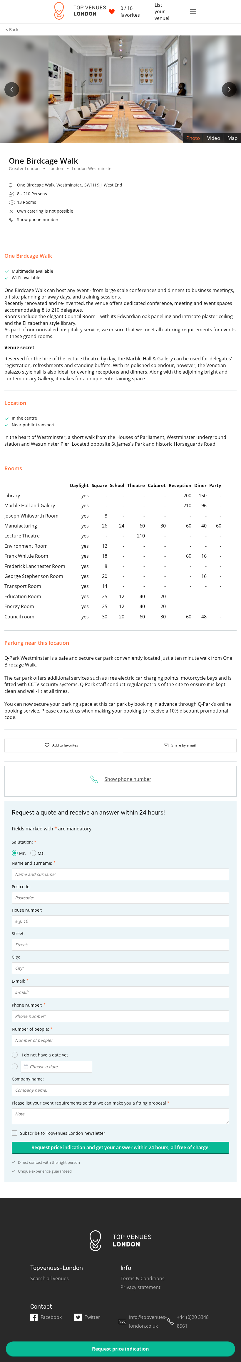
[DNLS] (77, 11)
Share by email (183, 745)
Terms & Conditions (142, 1278)
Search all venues (49, 1278)
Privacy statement (140, 1287)
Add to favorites (65, 745)
